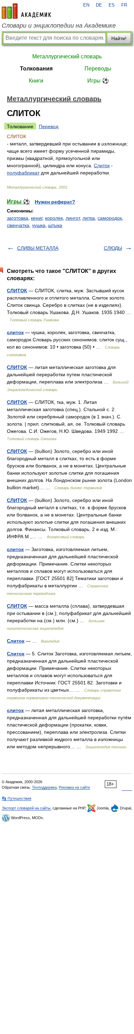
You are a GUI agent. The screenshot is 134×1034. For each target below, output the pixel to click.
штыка (55, 225)
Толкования (36, 69)
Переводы (98, 69)
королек (54, 218)
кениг (36, 218)
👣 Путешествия (16, 798)
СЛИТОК (17, 290)
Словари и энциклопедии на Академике (59, 25)
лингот (73, 218)
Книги (36, 81)
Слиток (102, 165)
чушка (38, 225)
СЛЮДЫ (113, 248)
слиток (15, 332)
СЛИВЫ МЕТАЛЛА (37, 248)
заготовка (17, 218)
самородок (110, 218)
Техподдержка (44, 787)
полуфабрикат (23, 173)
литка (88, 218)
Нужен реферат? (55, 202)
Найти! (118, 38)
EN (86, 5)
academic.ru (26, 11)
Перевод (48, 126)
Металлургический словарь (67, 56)
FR (124, 5)
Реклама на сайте (74, 787)
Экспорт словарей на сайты (26, 808)
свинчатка (18, 225)
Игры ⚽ (98, 81)
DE (99, 5)
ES (112, 5)
